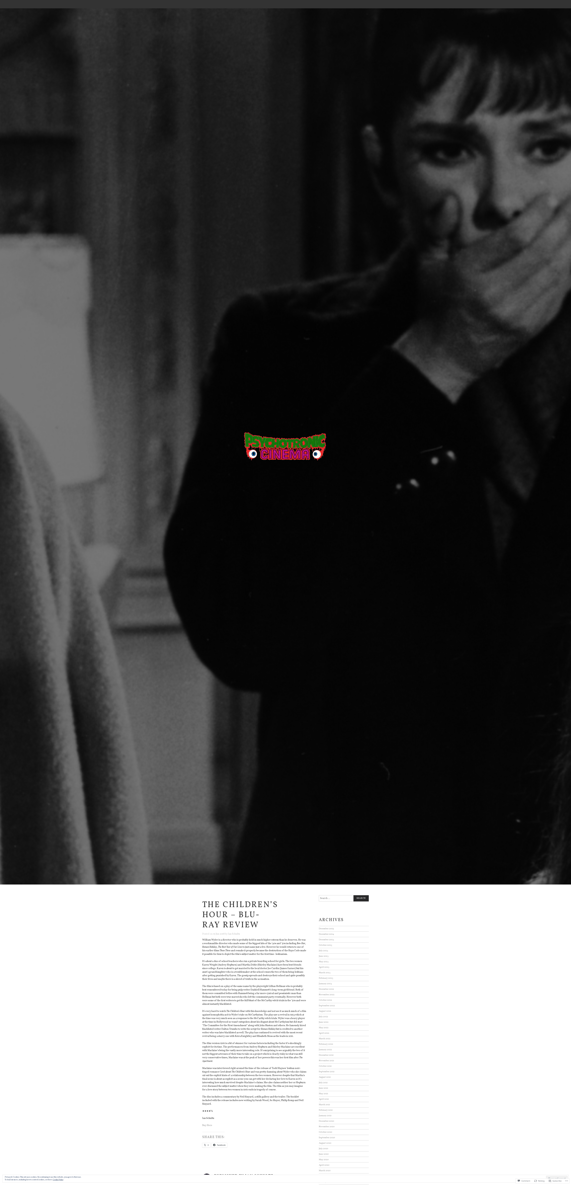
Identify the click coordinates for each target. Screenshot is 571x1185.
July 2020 (323, 1148)
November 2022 (326, 994)
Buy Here (207, 1125)
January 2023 (325, 983)
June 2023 (323, 956)
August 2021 (325, 1077)
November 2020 (327, 1126)
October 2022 (325, 1000)
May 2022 (323, 1027)
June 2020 (324, 1154)
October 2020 (325, 1132)
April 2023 (324, 967)
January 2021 (325, 1115)
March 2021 (324, 1104)
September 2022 (327, 1005)
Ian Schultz (234, 934)
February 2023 (326, 978)
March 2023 (324, 972)
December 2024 (326, 934)
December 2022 (326, 989)
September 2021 (326, 1071)
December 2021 (326, 1055)
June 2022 (323, 1022)
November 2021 (326, 1060)
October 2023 (325, 945)
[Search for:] (344, 898)
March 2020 (325, 1170)
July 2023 (323, 950)
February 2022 (326, 1044)
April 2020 (324, 1165)
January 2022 (325, 1049)
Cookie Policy (58, 1180)
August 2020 (325, 1143)
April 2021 (324, 1099)
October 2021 (325, 1066)
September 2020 (327, 1137)
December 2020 (326, 1121)
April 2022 (324, 1033)
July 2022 (323, 1016)
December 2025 (326, 928)
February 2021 (326, 1110)
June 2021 (323, 1088)
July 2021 (323, 1082)
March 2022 (324, 1038)
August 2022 (325, 1011)
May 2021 (323, 1093)
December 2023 (326, 939)
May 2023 (323, 961)
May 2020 (324, 1159)
